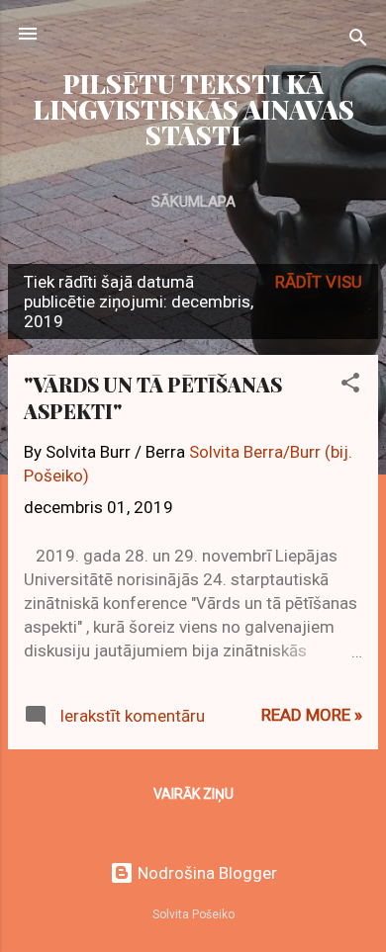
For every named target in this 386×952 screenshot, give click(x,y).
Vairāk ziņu (193, 794)
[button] (350, 385)
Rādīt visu (318, 282)
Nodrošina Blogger (205, 873)
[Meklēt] (358, 40)
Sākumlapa (193, 202)
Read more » (311, 715)
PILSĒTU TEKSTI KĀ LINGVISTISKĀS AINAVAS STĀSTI (193, 109)
